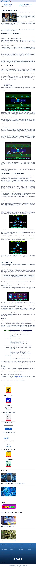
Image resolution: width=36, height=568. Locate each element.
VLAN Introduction (19, 380)
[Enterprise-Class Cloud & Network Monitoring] (8, 390)
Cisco (11, 544)
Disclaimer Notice (18, 566)
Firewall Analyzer (6, 438)
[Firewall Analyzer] (8, 464)
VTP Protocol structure (18, 376)
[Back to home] (6, 1)
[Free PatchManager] (8, 454)
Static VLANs (4, 497)
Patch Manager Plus (7, 437)
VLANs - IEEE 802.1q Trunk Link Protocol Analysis (11, 512)
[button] (34, 1)
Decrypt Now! (8, 446)
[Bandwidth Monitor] (8, 400)
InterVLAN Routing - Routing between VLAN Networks (13, 483)
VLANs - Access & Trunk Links (7, 526)
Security (21, 544)
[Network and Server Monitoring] (8, 417)
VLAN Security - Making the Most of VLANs (10, 540)
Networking (4, 544)
